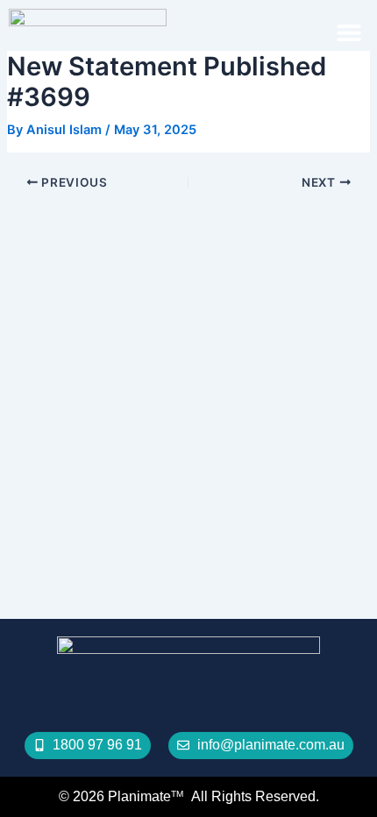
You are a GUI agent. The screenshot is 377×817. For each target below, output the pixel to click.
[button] (348, 32)
